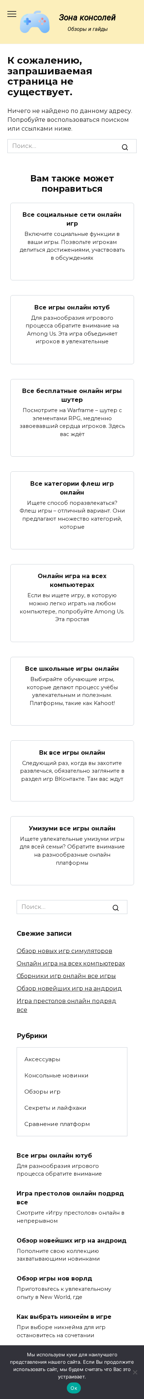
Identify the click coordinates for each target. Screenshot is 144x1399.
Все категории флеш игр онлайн (72, 488)
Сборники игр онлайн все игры (66, 976)
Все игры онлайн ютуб (72, 307)
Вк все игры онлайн (72, 752)
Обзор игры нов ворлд (54, 1278)
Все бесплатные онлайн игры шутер (72, 395)
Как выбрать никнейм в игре (64, 1316)
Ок (74, 1388)
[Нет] (134, 1372)
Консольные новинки (56, 1075)
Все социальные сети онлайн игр (72, 219)
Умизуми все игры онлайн (72, 828)
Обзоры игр (42, 1091)
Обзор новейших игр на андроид (69, 988)
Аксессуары (42, 1059)
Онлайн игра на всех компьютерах (72, 580)
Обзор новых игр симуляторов (64, 951)
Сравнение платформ (57, 1123)
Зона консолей (87, 17)
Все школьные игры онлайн (72, 668)
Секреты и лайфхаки (55, 1107)
